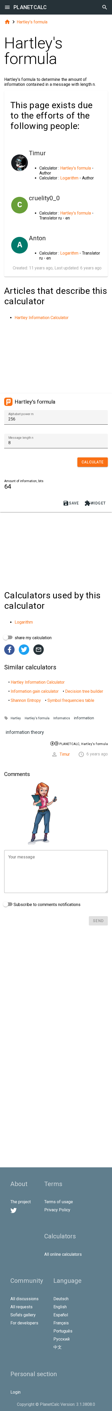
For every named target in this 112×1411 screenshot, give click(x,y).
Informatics (61, 718)
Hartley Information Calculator (42, 317)
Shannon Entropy (26, 700)
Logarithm (69, 178)
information (84, 718)
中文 (57, 1347)
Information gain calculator (35, 691)
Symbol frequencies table (70, 700)
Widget (95, 503)
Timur (65, 754)
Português (62, 1331)
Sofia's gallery (23, 1314)
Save (71, 503)
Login (15, 1392)
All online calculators (63, 1254)
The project (20, 1201)
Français (61, 1323)
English (60, 1306)
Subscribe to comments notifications (46, 904)
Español (60, 1314)
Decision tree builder (84, 691)
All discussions (24, 1298)
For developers (24, 1323)
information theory (25, 732)
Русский (61, 1339)
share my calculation (33, 637)
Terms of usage (58, 1201)
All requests (21, 1306)
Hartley (16, 718)
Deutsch (61, 1298)
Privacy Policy (57, 1209)
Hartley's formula (32, 22)
